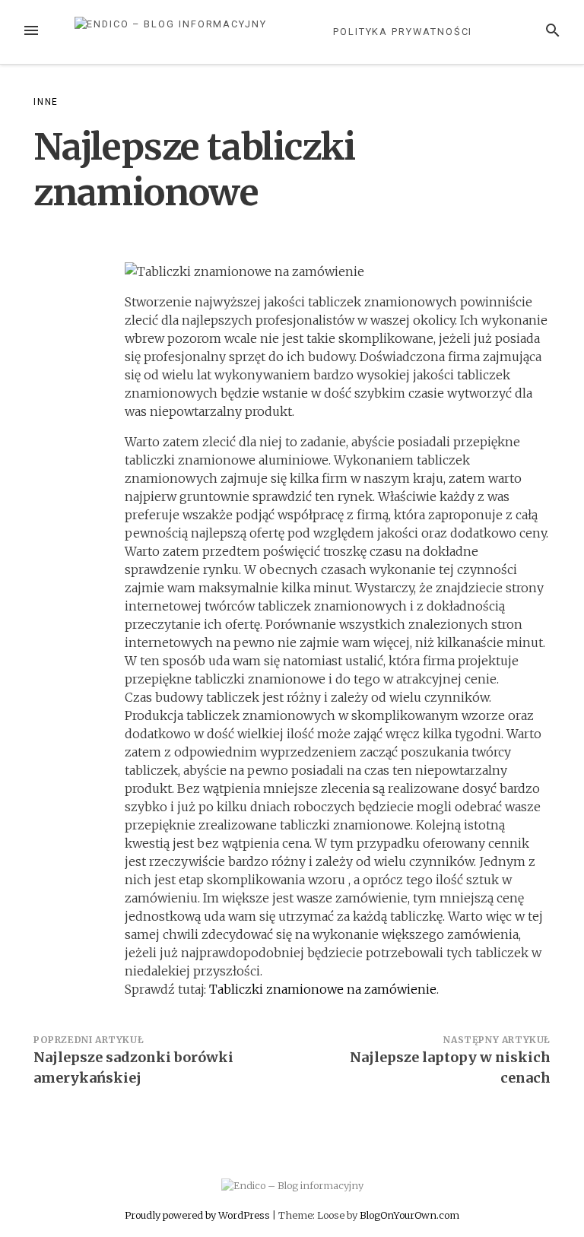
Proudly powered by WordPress (198, 1215)
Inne (46, 102)
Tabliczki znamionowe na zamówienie (322, 989)
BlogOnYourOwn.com (409, 1215)
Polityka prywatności (402, 31)
